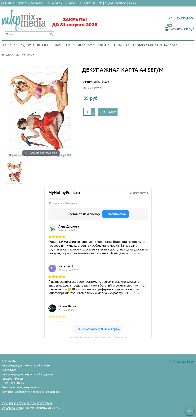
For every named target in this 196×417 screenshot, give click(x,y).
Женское (26, 54)
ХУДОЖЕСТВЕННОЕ (35, 45)
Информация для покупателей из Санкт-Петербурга (27, 367)
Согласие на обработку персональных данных (31, 391)
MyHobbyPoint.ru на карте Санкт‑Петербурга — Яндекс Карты (98, 337)
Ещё (131, 3)
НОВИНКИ (10, 45)
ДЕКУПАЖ (85, 45)
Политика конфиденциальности (22, 387)
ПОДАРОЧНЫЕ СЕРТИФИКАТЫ (155, 45)
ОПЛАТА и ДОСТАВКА (30, 3)
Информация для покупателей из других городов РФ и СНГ (27, 376)
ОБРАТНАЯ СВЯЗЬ (13, 383)
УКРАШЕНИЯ (63, 45)
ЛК (100, 3)
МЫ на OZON (54, 3)
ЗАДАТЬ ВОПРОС (115, 3)
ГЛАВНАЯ (8, 3)
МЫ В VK (70, 3)
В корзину (108, 112)
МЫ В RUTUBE (87, 3)
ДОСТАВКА (9, 361)
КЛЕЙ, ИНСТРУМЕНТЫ (114, 45)
